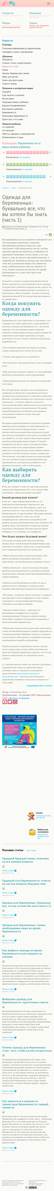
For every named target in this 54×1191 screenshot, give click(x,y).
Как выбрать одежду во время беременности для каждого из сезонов (22, 953)
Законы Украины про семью (15, 73)
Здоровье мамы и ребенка (15, 102)
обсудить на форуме (19, 698)
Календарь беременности (15, 115)
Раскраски (7, 59)
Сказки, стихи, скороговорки (16, 62)
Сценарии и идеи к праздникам (17, 51)
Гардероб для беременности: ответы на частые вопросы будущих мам (26, 882)
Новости (7, 40)
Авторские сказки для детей (43, 816)
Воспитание (8, 98)
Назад (3, 152)
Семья (5, 69)
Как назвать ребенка (12, 108)
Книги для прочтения (12, 80)
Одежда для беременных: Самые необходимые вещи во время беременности (24, 928)
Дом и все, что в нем (12, 119)
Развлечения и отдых (12, 137)
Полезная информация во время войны (21, 48)
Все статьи (31, 850)
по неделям (8, 126)
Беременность (9, 112)
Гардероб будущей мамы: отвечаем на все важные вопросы (25, 860)
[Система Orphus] (31, 1187)
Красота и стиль (10, 66)
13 (47, 152)
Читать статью (8, 870)
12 (44, 152)
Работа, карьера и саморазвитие (18, 133)
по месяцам (8, 130)
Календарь (9, 143)
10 (37, 152)
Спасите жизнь (9, 83)
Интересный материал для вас (43, 836)
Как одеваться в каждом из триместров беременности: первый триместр (25, 1104)
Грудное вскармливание (14, 105)
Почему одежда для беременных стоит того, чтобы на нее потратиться (27, 1049)
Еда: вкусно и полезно (13, 95)
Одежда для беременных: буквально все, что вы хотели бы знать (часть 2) (26, 904)
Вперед (50, 152)
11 (40, 152)
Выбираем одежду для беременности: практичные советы (25, 1000)
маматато (8, 3)
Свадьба (6, 91)
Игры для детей (10, 76)
